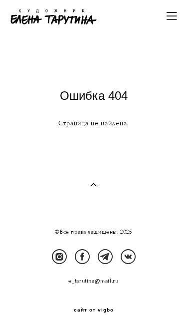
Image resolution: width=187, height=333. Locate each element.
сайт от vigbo (94, 310)
